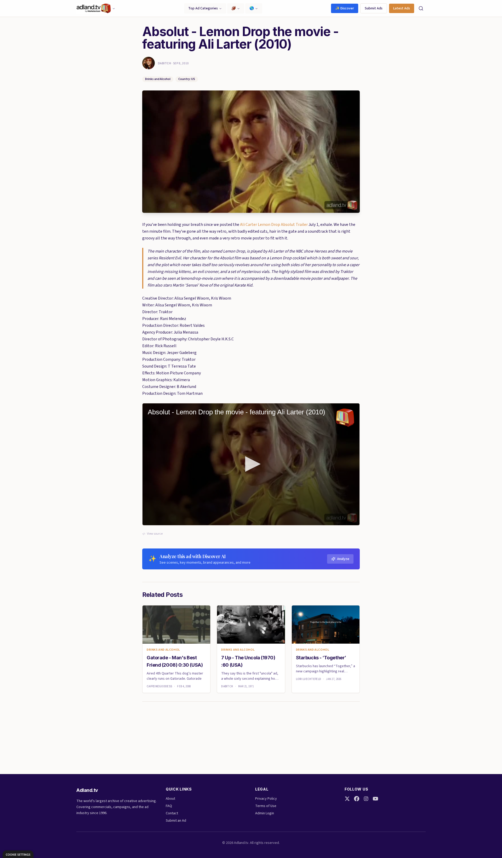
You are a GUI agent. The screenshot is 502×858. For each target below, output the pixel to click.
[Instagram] (366, 798)
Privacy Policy (266, 798)
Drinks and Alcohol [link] (163, 650)
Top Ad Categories (203, 8)
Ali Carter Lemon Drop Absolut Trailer (274, 224)
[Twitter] (347, 798)
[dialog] (18, 854)
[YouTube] (375, 798)
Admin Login (264, 813)
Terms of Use (265, 806)
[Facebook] (356, 798)
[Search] (421, 8)
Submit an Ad (176, 820)
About (170, 798)
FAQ (169, 806)
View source (155, 534)
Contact (172, 813)
